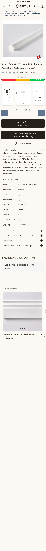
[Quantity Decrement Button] (4, 113)
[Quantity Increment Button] (41, 113)
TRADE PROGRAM (23, 1)
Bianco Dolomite (28, 11)
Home (5, 11)
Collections (15, 11)
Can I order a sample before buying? (19, 266)
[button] (23, 40)
